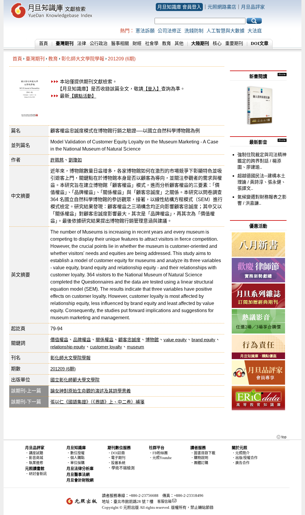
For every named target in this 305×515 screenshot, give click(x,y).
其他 (179, 43)
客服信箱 (164, 502)
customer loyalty (106, 346)
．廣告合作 (241, 463)
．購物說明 (199, 458)
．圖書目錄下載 (202, 453)
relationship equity (67, 346)
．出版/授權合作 (245, 458)
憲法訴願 (145, 30)
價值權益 (59, 339)
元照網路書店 (222, 7)
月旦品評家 (253, 7)
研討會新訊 (38, 474)
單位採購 (77, 463)
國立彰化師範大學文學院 (74, 379)
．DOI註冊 (116, 453)
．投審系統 (116, 463)
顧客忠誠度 (129, 339)
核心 (217, 43)
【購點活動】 (82, 95)
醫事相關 (120, 43)
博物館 (152, 339)
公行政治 (99, 43)
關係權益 (104, 339)
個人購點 (77, 458)
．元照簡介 (241, 453)
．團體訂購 (199, 463)
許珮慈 (57, 159)
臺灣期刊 (35, 58)
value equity (175, 339)
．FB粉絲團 (158, 453)
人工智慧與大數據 (225, 30)
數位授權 (77, 453)
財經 (137, 43)
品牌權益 (82, 339)
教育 (166, 43)
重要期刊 (234, 43)
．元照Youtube (160, 458)
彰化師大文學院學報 (82, 58)
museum (135, 346)
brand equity (203, 339)
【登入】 (152, 88)
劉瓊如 (75, 159)
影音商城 (36, 458)
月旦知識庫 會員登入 (179, 7)
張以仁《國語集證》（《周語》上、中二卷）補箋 (97, 401)
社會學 (151, 43)
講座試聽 (36, 453)
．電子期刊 (116, 458)
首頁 (43, 43)
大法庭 (255, 30)
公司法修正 (169, 30)
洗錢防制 (193, 30)
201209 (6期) (122, 58)
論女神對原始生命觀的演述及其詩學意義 (90, 390)
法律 (81, 43)
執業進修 (36, 463)
